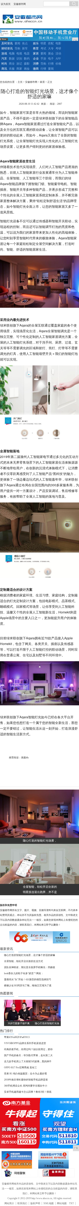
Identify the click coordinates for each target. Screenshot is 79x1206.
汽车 (4, 58)
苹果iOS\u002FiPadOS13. (17, 1037)
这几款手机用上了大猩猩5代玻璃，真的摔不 (27, 1061)
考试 (43, 48)
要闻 (17, 43)
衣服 (12, 68)
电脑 (12, 53)
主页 (20, 82)
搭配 (51, 43)
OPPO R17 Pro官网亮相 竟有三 (20, 1067)
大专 (51, 48)
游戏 (4, 53)
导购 (17, 48)
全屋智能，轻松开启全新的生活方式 (23, 961)
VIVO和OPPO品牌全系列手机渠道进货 (25, 1043)
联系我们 (22, 1203)
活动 (58, 53)
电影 (58, 43)
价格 (58, 63)
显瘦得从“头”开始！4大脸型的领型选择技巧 (27, 979)
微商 (36, 68)
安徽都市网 (20, 4)
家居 (36, 53)
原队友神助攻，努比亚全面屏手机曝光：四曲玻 (29, 967)
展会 (51, 53)
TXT (71, 1203)
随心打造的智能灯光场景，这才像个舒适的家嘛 (29, 955)
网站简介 (9, 1203)
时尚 (4, 63)
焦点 (25, 43)
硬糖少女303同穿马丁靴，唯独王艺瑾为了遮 (27, 985)
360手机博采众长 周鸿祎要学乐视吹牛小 (25, 1085)
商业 (12, 63)
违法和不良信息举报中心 (19, 1155)
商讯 (4, 68)
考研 (58, 48)
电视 (19, 53)
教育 (36, 48)
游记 (19, 63)
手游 (43, 58)
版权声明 (35, 1203)
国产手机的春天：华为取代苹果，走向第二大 (28, 1055)
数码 (27, 58)
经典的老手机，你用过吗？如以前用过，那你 (28, 1049)
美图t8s (25, 757)
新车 (25, 48)
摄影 (27, 63)
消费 (36, 63)
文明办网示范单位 (19, 1164)
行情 (51, 63)
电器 (27, 53)
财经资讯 (7, 48)
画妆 (27, 68)
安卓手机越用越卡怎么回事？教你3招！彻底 (27, 1091)
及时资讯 (7, 43)
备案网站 (57, 1173)
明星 (43, 43)
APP (58, 58)
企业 (36, 58)
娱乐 (36, 43)
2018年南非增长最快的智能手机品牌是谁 (26, 1079)
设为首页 (6, 4)
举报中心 (56, 1164)
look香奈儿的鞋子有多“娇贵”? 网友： (24, 973)
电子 (51, 58)
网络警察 (20, 1173)
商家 (19, 68)
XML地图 (48, 1203)
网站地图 (62, 1203)
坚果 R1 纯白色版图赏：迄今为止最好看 (25, 1073)
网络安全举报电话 (56, 1155)
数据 (12, 58)
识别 (19, 58)
